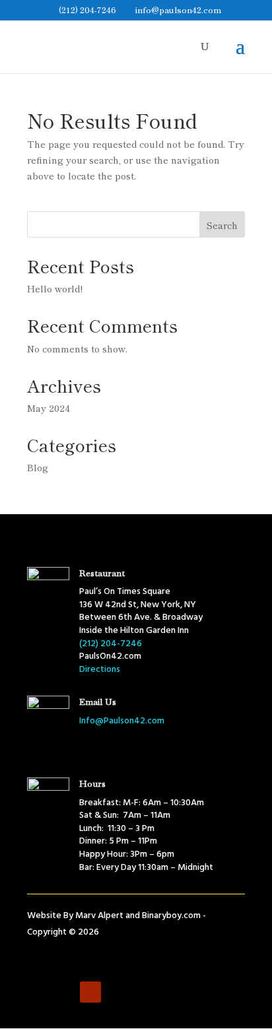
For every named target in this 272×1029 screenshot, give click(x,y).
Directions (99, 669)
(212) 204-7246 (87, 9)
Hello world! (55, 288)
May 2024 (48, 408)
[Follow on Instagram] (64, 992)
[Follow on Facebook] (37, 992)
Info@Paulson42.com (121, 721)
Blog (37, 467)
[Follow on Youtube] (90, 992)
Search (222, 225)
